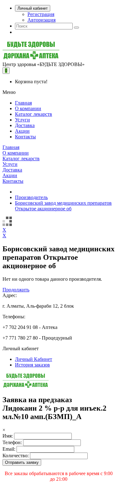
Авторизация (41, 20)
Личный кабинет (32, 8)
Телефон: (12, 442)
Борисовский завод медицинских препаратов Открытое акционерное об (63, 205)
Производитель (31, 197)
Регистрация (40, 14)
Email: (8, 449)
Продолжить (15, 289)
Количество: (15, 455)
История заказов (32, 364)
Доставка (25, 125)
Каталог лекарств (33, 114)
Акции (22, 131)
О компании (28, 108)
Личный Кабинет (33, 359)
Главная (23, 102)
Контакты (25, 136)
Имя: (7, 435)
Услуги (22, 119)
